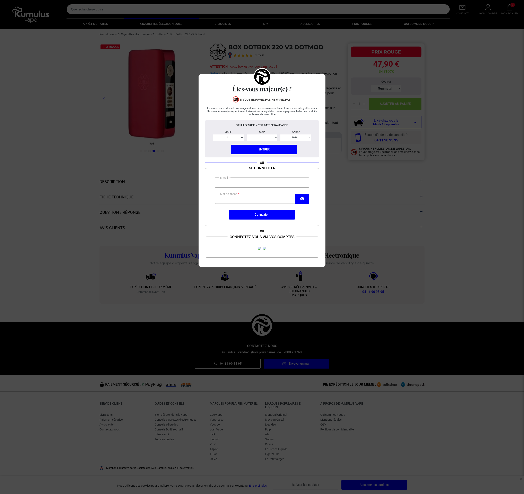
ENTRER (264, 149)
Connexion (262, 214)
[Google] (264, 248)
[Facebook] (259, 248)
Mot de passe (229, 194)
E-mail (224, 177)
